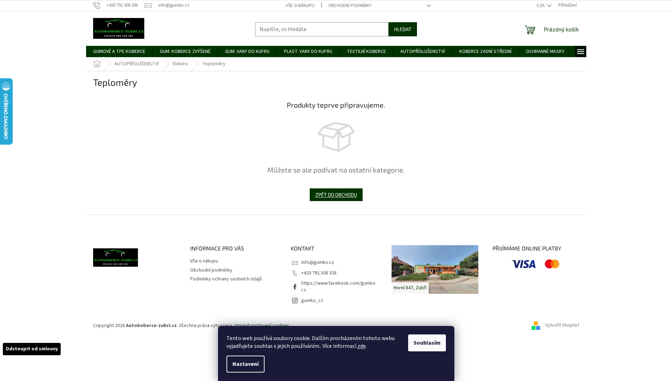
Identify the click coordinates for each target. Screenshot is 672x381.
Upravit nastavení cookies (262, 325)
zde (361, 346)
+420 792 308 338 (319, 273)
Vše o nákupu (300, 5)
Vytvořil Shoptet (562, 325)
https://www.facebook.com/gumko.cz (338, 287)
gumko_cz (312, 300)
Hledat (402, 29)
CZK (541, 5)
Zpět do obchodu (336, 195)
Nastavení (245, 364)
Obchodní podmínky (349, 5)
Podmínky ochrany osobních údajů (226, 279)
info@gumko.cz (317, 262)
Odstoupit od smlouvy (32, 348)
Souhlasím (427, 343)
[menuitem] (119, 51)
